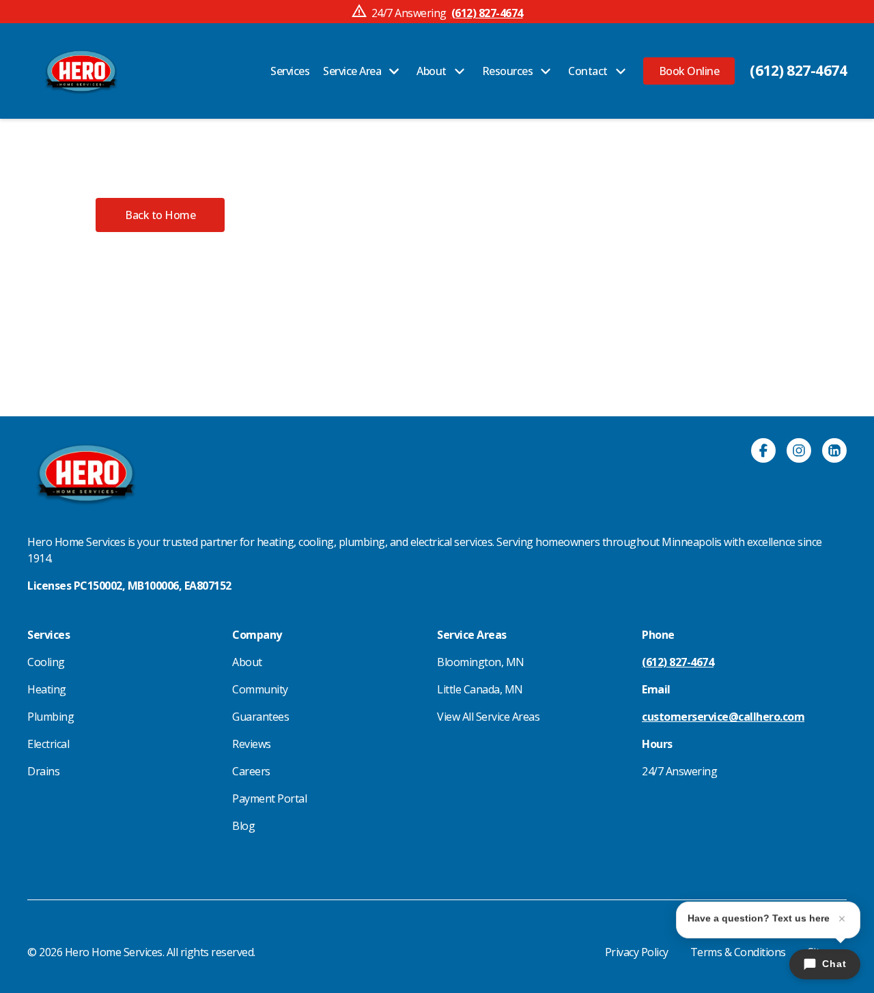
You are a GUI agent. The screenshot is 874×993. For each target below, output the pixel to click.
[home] (81, 71)
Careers (251, 771)
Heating (46, 689)
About (247, 662)
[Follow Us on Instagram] (799, 452)
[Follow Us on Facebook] (763, 452)
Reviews (251, 743)
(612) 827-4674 (798, 70)
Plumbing (50, 716)
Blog (243, 825)
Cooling (46, 662)
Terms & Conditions (738, 952)
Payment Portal (269, 798)
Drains (43, 771)
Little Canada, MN (480, 689)
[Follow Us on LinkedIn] (834, 452)
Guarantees (260, 716)
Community (260, 689)
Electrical (48, 743)
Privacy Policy (636, 952)
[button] (689, 71)
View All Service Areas (488, 716)
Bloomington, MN (480, 662)
